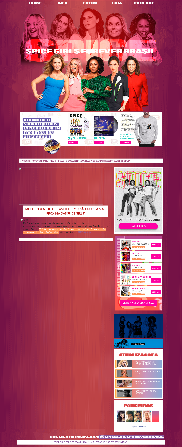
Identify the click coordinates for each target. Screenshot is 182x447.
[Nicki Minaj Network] (147, 421)
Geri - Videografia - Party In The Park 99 (145, 363)
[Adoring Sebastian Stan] (130, 421)
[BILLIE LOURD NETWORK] (138, 421)
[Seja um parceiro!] (155, 421)
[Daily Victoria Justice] (121, 421)
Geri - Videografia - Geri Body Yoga (147, 382)
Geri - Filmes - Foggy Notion (145, 392)
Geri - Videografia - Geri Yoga (147, 372)
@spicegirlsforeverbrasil (132, 437)
